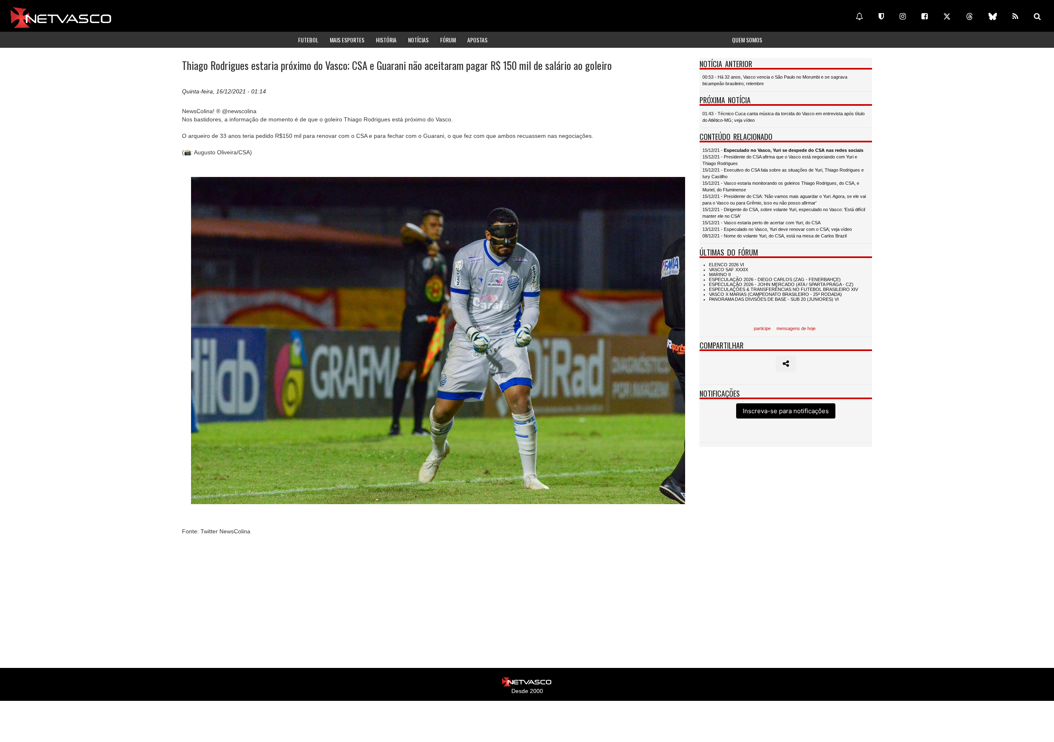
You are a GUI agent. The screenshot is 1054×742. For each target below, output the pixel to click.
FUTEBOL (308, 39)
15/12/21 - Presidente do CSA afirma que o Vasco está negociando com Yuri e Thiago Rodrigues (779, 160)
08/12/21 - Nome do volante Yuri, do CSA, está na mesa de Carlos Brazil (774, 235)
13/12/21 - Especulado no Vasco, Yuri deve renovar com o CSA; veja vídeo (777, 229)
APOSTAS (477, 39)
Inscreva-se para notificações (786, 411)
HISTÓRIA (386, 39)
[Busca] (1037, 16)
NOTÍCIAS (418, 39)
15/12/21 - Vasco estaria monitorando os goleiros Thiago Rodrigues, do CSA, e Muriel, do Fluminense (780, 186)
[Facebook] (924, 16)
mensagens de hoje (796, 328)
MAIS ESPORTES (347, 39)
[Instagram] (903, 16)
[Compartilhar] (786, 364)
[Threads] (969, 16)
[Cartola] (881, 16)
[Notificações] (859, 16)
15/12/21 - (782, 150)
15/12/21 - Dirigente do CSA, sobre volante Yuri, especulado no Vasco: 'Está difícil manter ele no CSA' (783, 213)
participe (762, 328)
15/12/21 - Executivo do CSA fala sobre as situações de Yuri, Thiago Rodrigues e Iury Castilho (783, 173)
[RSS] (1015, 16)
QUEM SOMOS (747, 39)
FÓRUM (448, 39)
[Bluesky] (993, 16)
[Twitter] (947, 16)
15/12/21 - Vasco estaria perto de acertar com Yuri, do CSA (761, 222)
